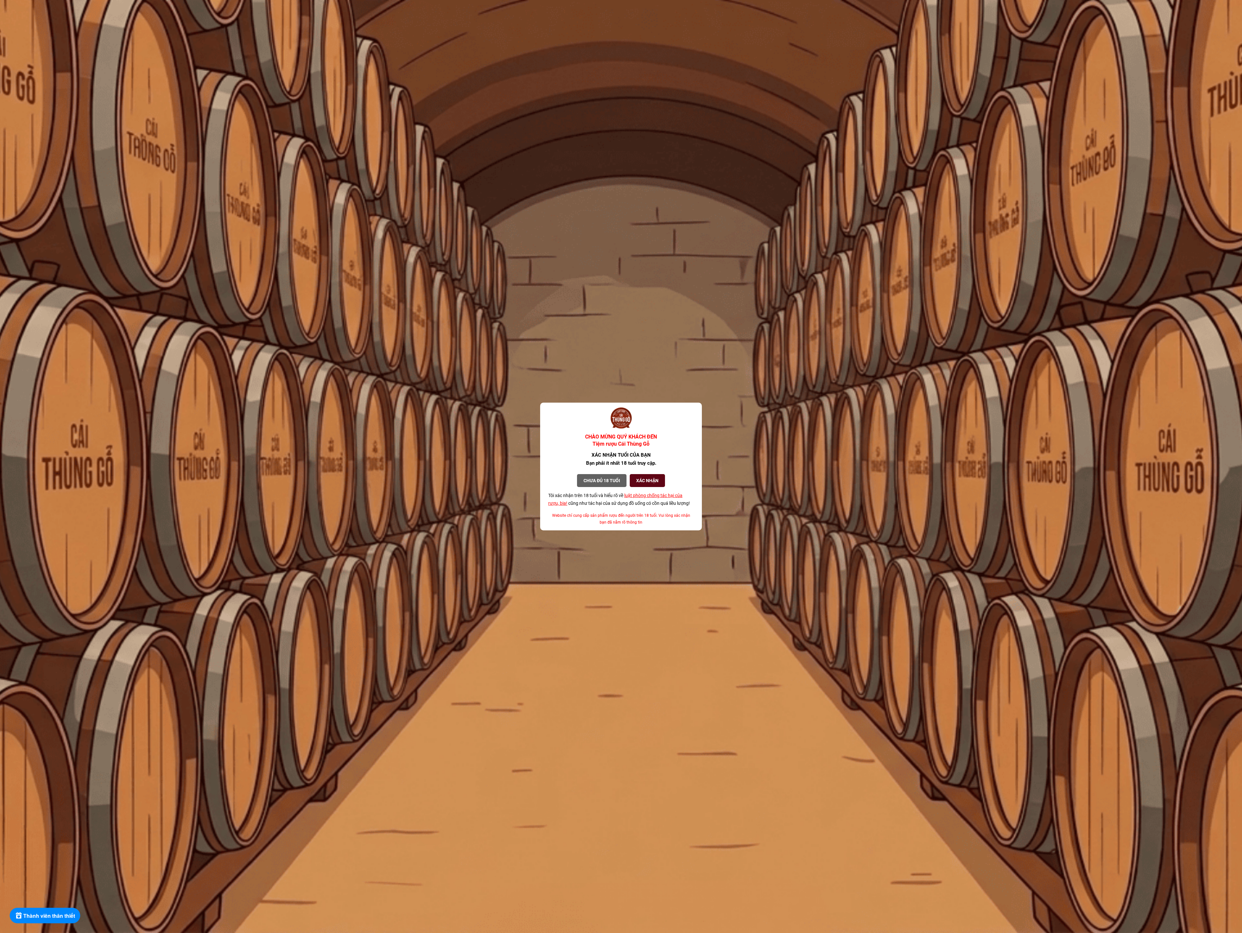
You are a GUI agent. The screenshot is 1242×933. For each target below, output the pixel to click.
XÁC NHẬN (647, 480)
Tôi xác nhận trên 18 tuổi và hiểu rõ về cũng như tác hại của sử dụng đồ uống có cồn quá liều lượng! (619, 499)
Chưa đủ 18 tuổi (601, 480)
